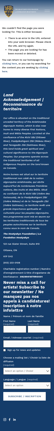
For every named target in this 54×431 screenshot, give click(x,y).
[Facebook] (9, 419)
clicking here (9, 63)
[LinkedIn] (14, 419)
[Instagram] (4, 419)
